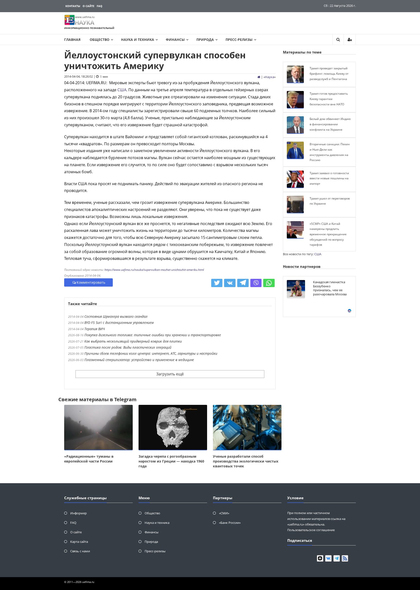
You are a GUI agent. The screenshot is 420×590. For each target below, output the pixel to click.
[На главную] (258, 77)
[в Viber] (256, 283)
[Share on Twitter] (217, 283)
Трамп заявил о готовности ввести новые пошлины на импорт (329, 178)
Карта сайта (79, 541)
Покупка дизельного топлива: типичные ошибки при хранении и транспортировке (152, 335)
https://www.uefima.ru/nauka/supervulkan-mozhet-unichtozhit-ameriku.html (154, 270)
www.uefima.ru (85, 17)
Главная (72, 39)
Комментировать (91, 282)
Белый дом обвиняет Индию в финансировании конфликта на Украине (330, 124)
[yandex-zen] (320, 558)
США (121, 89)
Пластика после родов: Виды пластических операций (127, 347)
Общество (99, 39)
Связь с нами (80, 551)
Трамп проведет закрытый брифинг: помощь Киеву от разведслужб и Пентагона (329, 73)
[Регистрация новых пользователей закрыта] (350, 39)
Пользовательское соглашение (311, 530)
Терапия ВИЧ (94, 329)
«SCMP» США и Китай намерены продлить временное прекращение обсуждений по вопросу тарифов (328, 234)
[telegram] (336, 558)
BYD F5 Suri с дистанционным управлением (119, 322)
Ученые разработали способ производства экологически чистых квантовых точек (245, 461)
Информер (78, 513)
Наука (269, 77)
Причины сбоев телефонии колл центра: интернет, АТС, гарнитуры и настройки (150, 353)
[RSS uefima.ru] (345, 558)
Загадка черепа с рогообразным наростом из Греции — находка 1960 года (171, 461)
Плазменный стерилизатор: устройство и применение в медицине (139, 359)
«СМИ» (224, 513)
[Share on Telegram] (243, 283)
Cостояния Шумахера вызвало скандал (116, 316)
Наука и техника (137, 39)
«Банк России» (230, 522)
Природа (205, 39)
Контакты (72, 6)
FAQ (99, 6)
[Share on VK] (230, 283)
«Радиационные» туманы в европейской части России (89, 458)
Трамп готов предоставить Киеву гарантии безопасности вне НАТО (329, 98)
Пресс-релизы (239, 39)
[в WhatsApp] (269, 283)
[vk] (328, 558)
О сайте (88, 6)
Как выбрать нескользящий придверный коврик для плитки (133, 341)
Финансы (175, 39)
